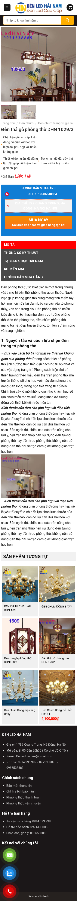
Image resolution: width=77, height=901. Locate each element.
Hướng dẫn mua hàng (39, 188)
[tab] (38, 245)
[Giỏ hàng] (70, 7)
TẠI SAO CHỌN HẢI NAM (23, 261)
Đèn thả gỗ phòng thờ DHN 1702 (55, 660)
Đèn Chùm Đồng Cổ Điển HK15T (56, 712)
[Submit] (67, 20)
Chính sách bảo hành (21, 791)
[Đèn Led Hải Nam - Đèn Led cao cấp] (38, 7)
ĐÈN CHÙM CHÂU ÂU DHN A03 (17, 608)
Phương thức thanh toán (23, 797)
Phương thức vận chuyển (23, 803)
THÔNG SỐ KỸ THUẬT (21, 253)
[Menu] (7, 7)
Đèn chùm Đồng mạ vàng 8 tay (19, 712)
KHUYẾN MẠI (14, 269)
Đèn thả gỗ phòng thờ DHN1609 (17, 660)
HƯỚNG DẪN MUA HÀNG (23, 277)
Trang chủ (8, 123)
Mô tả (9, 245)
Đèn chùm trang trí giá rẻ (55, 123)
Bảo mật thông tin (19, 786)
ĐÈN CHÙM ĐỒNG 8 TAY (56, 606)
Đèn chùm (26, 123)
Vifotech (43, 896)
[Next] (69, 64)
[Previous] (8, 64)
